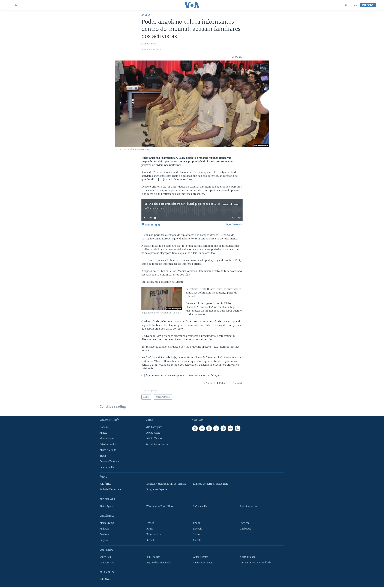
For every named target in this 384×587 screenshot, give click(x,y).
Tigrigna (244, 523)
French (150, 523)
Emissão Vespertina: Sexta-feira (210, 484)
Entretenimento (249, 506)
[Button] (237, 57)
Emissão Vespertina (110, 489)
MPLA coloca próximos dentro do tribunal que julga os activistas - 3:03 (186, 204)
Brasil (103, 455)
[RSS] (237, 428)
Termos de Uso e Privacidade (255, 562)
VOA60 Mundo (154, 438)
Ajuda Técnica (200, 556)
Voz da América (155, 208)
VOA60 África (153, 432)
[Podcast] (223, 428)
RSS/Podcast (153, 556)
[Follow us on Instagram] (209, 428)
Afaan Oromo (107, 523)
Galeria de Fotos (108, 467)
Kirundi (150, 540)
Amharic (104, 528)
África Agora (106, 506)
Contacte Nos (107, 562)
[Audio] (355, 5)
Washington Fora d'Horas (160, 506)
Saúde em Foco (201, 506)
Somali (197, 540)
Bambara (104, 534)
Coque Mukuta (148, 43)
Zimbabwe (245, 528)
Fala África (105, 484)
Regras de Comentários (158, 562)
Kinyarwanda (153, 534)
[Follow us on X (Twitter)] (216, 428)
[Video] (346, 5)
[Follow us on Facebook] (195, 428)
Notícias (104, 427)
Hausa (149, 528)
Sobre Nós (105, 556)
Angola (145, 15)
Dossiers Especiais (109, 461)
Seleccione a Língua (203, 562)
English (104, 540)
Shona (196, 534)
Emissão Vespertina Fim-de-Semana (166, 484)
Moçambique (107, 438)
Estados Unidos (108, 444)
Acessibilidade (247, 556)
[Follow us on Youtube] (202, 428)
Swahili (197, 523)
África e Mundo (108, 450)
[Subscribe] (230, 428)
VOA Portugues (154, 427)
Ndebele (197, 528)
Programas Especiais (157, 489)
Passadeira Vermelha (157, 444)
